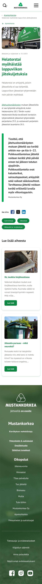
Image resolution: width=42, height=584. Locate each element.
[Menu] (36, 5)
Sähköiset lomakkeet (21, 450)
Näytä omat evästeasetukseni (21, 561)
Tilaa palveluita (21, 478)
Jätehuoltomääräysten (11, 104)
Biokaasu (21, 490)
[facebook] (12, 573)
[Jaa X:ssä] (18, 212)
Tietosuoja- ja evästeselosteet (21, 540)
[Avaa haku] (5, 5)
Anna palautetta (21, 554)
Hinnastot (21, 472)
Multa (21, 496)
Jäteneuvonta (21, 466)
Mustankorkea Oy (21, 508)
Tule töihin (21, 502)
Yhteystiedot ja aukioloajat (21, 520)
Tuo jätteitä (21, 484)
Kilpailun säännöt (21, 547)
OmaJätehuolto (21, 445)
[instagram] (21, 573)
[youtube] (30, 573)
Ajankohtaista (10, 15)
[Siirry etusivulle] (20, 5)
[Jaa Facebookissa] (12, 212)
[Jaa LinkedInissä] (24, 212)
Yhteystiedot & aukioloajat (21, 441)
